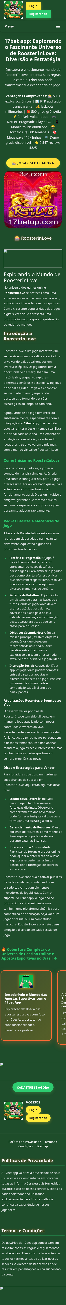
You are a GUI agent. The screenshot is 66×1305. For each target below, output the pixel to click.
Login (33, 6)
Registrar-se (38, 14)
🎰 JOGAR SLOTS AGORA (33, 163)
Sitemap (42, 1146)
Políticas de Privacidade (24, 1142)
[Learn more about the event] (33, 258)
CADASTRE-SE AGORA (33, 1087)
